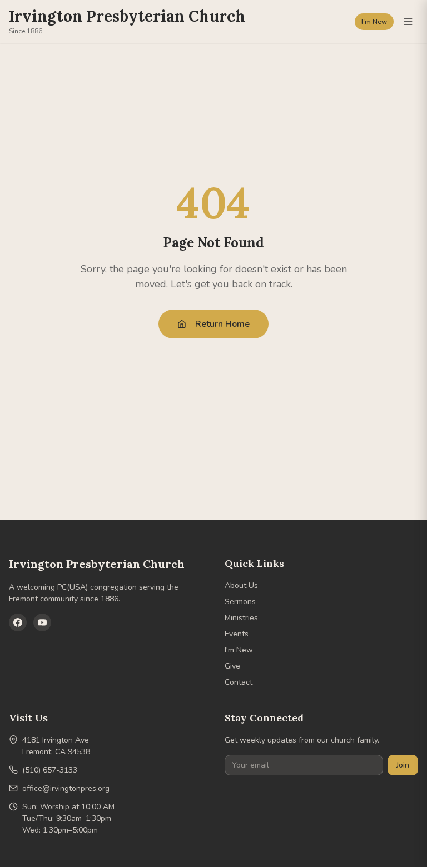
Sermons (240, 601)
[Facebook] (18, 622)
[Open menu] (408, 22)
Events (237, 634)
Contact (238, 682)
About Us (241, 585)
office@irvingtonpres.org (66, 788)
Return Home (222, 324)
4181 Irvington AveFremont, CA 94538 (56, 746)
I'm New (374, 21)
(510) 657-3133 (49, 770)
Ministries (241, 617)
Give (232, 666)
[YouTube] (42, 622)
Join (402, 765)
